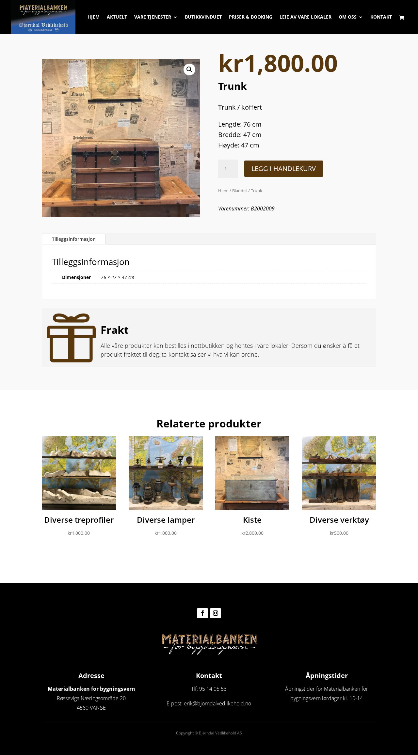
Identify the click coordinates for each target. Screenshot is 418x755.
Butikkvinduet (203, 17)
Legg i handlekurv (283, 168)
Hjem (94, 17)
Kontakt (381, 17)
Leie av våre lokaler (305, 17)
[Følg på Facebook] (202, 613)
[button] (189, 69)
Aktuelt (117, 17)
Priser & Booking (250, 17)
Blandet (239, 190)
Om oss (348, 17)
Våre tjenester (152, 17)
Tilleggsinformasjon (74, 239)
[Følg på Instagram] (215, 613)
